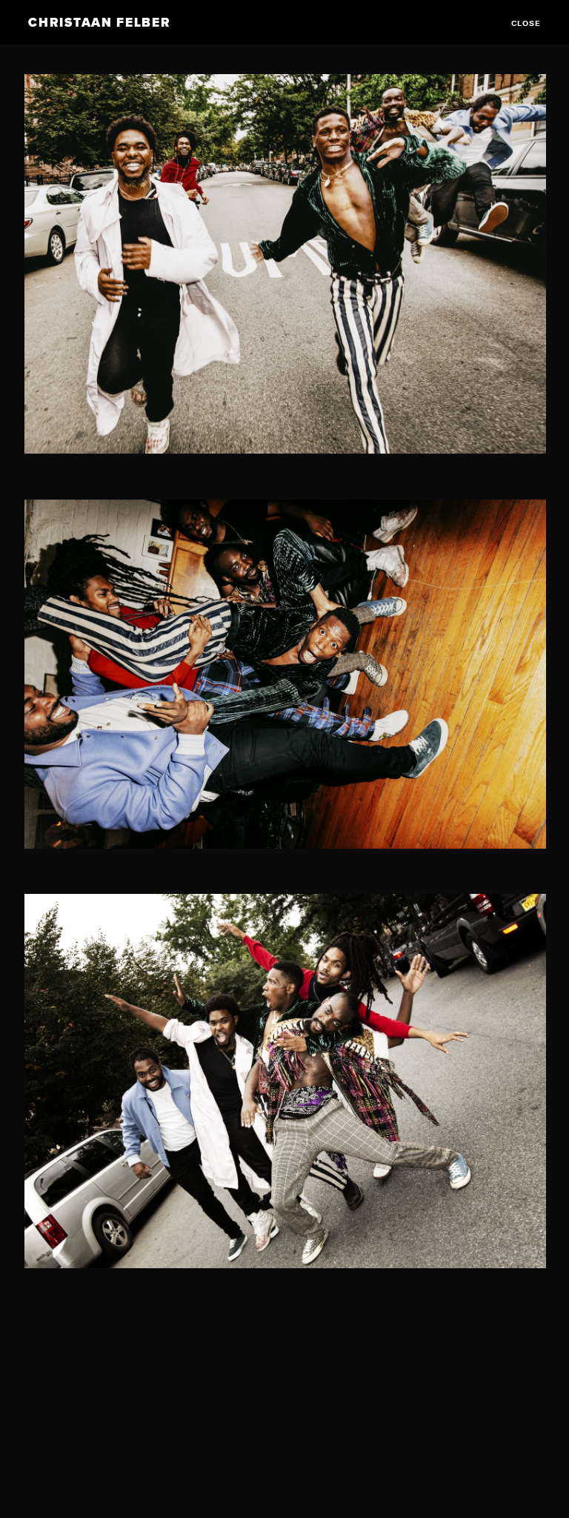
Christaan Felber (99, 22)
